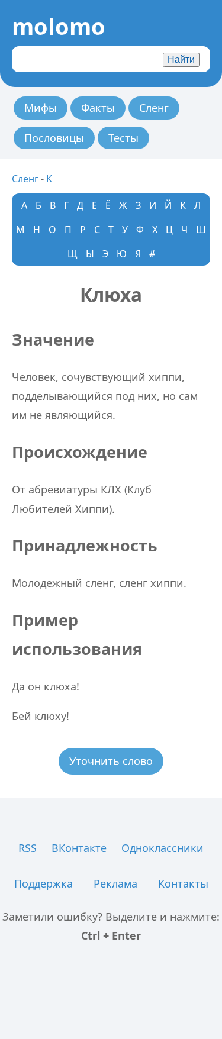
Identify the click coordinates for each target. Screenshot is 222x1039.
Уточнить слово (111, 761)
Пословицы (54, 138)
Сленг (154, 108)
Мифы (40, 108)
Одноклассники (162, 848)
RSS (27, 848)
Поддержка (43, 883)
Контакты (183, 883)
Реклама (115, 883)
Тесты (123, 138)
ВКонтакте (79, 848)
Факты (98, 108)
